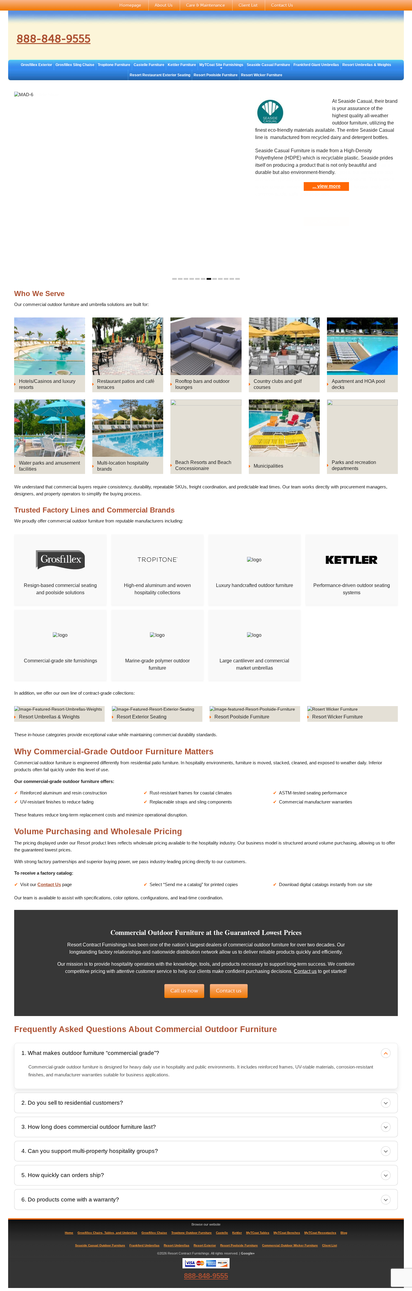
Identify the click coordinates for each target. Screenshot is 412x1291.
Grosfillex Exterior (36, 65)
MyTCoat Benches (287, 1232)
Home (69, 1232)
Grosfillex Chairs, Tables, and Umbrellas (107, 1232)
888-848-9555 (53, 39)
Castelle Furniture (149, 65)
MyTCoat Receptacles (320, 1232)
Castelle (222, 1232)
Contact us (305, 971)
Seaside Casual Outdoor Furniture (100, 1245)
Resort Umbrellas (176, 1245)
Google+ (248, 1253)
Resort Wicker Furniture (261, 75)
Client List (248, 5)
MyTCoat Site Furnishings (221, 65)
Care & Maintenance (205, 5)
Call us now (184, 991)
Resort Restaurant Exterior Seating (160, 75)
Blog (344, 1232)
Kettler (237, 1232)
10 (226, 279)
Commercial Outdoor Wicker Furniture (290, 1245)
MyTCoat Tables (257, 1232)
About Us (164, 5)
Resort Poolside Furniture (216, 75)
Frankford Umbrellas (144, 1245)
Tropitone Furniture (114, 65)
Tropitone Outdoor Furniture (191, 1232)
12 (237, 279)
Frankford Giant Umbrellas (316, 65)
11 (232, 279)
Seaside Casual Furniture (268, 65)
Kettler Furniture (182, 65)
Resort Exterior (205, 1245)
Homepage (130, 5)
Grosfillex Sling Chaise (74, 65)
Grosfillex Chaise (154, 1232)
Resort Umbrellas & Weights (366, 65)
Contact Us (282, 5)
